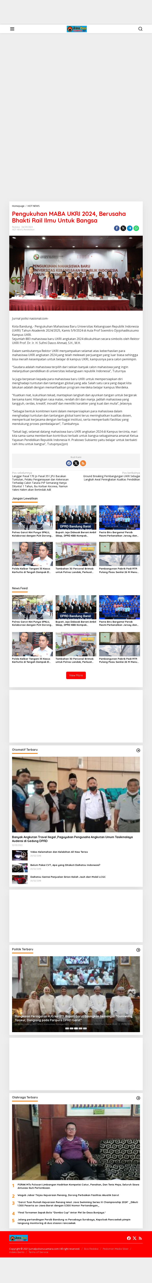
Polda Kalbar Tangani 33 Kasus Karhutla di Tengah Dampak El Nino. (31, 570)
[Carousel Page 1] (67, 1028)
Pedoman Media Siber (115, 1248)
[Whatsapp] (136, 228)
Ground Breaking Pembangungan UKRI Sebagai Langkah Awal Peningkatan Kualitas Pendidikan (111, 476)
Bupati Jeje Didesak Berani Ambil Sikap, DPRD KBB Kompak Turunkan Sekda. (76, 534)
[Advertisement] (76, 12)
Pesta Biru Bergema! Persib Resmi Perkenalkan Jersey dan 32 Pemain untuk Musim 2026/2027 (118, 534)
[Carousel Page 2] (71, 1028)
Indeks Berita (16, 1252)
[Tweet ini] (123, 228)
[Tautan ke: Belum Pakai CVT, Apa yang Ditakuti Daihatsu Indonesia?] (20, 867)
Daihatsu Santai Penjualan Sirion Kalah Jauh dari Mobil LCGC (68, 876)
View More (76, 675)
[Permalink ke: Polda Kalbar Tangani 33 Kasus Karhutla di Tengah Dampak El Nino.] (32, 553)
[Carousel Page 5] (85, 1028)
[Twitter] (76, 463)
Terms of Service (38, 1252)
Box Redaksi (91, 1248)
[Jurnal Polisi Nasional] (76, 28)
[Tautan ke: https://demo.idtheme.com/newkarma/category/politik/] (138, 950)
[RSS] (83, 463)
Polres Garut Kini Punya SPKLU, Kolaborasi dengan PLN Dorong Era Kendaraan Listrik (31, 534)
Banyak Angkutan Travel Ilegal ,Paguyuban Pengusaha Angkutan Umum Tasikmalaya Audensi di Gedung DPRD (72, 839)
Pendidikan (29, 229)
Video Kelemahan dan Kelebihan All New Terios (59, 851)
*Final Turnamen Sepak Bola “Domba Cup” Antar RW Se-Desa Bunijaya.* (62, 1212)
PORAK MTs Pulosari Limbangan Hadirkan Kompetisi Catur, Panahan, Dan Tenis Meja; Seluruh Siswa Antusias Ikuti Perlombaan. (78, 1186)
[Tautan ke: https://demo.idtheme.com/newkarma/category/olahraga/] (138, 1098)
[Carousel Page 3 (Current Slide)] (76, 1028)
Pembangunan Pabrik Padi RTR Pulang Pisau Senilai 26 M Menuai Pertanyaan (119, 570)
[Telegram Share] (130, 228)
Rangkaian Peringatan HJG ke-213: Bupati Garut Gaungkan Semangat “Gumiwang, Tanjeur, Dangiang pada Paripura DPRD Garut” (74, 1018)
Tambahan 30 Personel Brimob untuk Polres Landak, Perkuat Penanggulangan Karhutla (75, 570)
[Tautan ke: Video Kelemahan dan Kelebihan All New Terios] (20, 855)
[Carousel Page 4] (80, 1028)
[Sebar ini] (117, 228)
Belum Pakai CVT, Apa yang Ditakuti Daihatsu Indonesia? (65, 864)
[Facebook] (69, 463)
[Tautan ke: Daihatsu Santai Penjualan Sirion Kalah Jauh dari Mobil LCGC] (20, 879)
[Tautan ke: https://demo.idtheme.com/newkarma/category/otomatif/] (138, 750)
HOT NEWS (17, 229)
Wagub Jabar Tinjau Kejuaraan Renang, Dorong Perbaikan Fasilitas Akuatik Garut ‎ (69, 1195)
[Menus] (12, 29)
